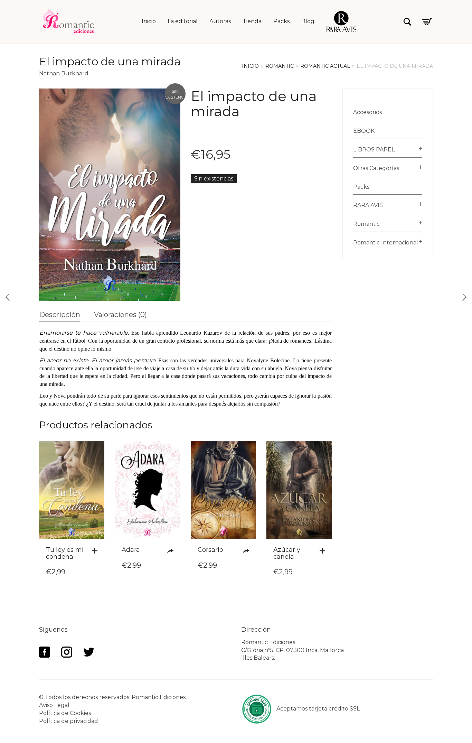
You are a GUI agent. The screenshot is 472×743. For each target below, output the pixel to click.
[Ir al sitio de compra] (172, 551)
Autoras (220, 21)
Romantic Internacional (385, 242)
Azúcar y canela (286, 553)
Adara (131, 550)
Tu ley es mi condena (65, 553)
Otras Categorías (376, 168)
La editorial (183, 21)
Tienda (252, 21)
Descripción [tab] (59, 314)
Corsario (210, 550)
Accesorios (367, 112)
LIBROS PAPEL (374, 149)
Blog (307, 21)
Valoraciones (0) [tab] (120, 314)
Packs (281, 21)
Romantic (279, 66)
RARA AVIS (368, 205)
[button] (96, 551)
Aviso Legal (54, 705)
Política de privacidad (68, 721)
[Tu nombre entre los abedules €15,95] (7, 297)
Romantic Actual (325, 66)
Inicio (149, 21)
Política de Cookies (65, 713)
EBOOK (364, 131)
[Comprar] (248, 551)
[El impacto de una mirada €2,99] (464, 297)
